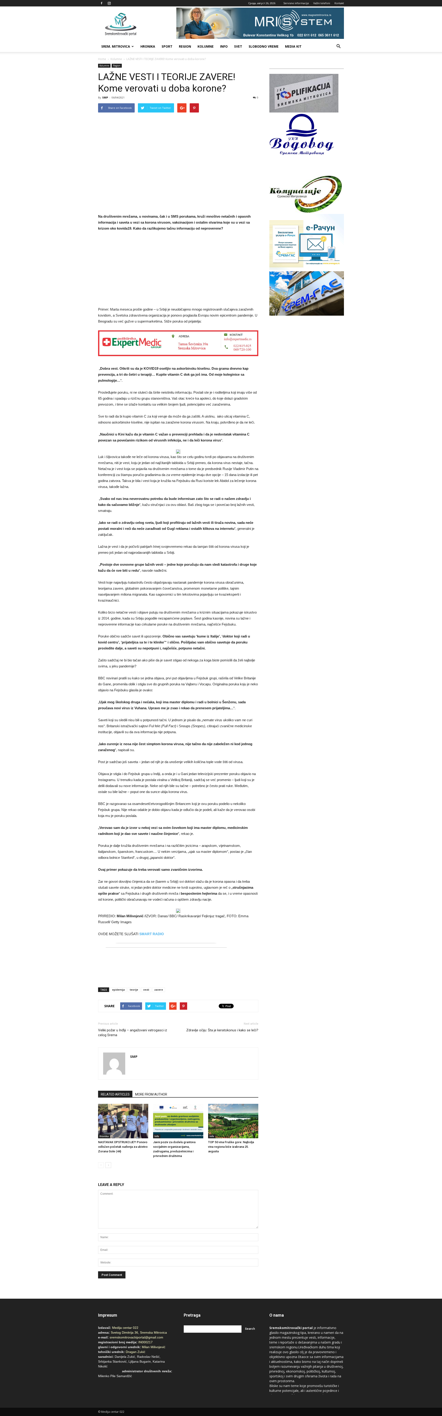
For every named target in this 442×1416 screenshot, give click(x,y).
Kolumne (206, 46)
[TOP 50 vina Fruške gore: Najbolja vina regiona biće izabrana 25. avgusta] (233, 1121)
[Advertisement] (178, 269)
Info (224, 46)
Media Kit (293, 46)
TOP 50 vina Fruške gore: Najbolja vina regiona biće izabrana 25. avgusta (231, 1146)
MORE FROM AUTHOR (151, 1094)
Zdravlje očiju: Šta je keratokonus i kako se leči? (222, 1030)
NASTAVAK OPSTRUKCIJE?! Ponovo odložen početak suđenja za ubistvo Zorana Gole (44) (123, 1146)
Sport (167, 46)
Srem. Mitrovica (115, 46)
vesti (146, 989)
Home (102, 59)
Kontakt (339, 3)
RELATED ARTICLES (115, 1094)
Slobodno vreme (264, 46)
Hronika (147, 46)
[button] (338, 46)
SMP (105, 97)
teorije (134, 989)
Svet (238, 46)
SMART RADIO (151, 934)
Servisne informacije (296, 3)
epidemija (118, 989)
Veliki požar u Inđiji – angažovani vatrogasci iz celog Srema (132, 1032)
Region (185, 46)
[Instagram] (109, 3)
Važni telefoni (321, 3)
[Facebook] (101, 3)
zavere (158, 989)
